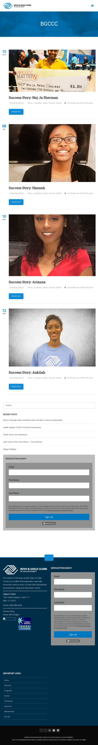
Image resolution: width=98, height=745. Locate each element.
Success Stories (55, 103)
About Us (7, 685)
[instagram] (58, 730)
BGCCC (21, 103)
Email (11, 467)
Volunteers (8, 701)
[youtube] (50, 730)
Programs (8, 690)
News (45, 103)
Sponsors (8, 706)
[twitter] (45, 730)
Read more (16, 111)
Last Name (14, 493)
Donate (7, 716)
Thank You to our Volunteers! (15, 434)
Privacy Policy (8, 611)
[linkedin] (54, 730)
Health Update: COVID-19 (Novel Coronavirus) (22, 427)
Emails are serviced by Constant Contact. (60, 510)
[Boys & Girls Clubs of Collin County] (17, 5)
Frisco (29, 103)
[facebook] (41, 730)
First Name (14, 480)
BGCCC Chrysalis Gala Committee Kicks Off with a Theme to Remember (33, 420)
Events (7, 696)
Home (6, 680)
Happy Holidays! (9, 449)
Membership (9, 711)
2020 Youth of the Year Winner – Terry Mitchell (22, 442)
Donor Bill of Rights (11, 614)
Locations (38, 103)
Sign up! (49, 517)
